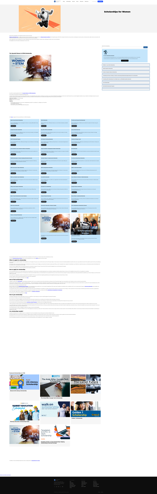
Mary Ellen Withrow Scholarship (46, 129)
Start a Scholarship (96, 484)
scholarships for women (36, 460)
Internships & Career (73, 485)
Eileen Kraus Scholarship (15, 205)
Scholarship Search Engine (17, 258)
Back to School (83, 486)
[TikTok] (55, 486)
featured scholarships (88, 286)
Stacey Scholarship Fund (75, 129)
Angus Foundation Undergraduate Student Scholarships (50, 148)
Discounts (81, 1)
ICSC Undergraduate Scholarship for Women (79, 205)
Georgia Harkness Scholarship (76, 186)
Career (77, 1)
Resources (87, 1)
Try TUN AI (100, 1)
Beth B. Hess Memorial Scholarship (17, 120)
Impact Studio (95, 485)
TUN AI (37, 258)
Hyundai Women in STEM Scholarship (29, 93)
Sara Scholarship (74, 148)
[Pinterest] (56, 486)
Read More (13, 135)
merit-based (20, 281)
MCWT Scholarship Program (15, 139)
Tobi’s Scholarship (44, 120)
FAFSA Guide (83, 481)
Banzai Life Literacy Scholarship (18, 390)
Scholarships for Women (75, 235)
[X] (60, 486)
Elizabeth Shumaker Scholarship (16, 129)
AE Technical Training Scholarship (47, 139)
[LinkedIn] (62, 486)
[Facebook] (58, 486)
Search (145, 47)
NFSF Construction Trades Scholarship (17, 167)
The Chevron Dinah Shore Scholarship (77, 158)
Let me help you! (125, 60)
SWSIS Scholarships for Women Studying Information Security (21, 158)
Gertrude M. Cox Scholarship (46, 186)
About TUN (94, 481)
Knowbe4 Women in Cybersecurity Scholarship (49, 158)
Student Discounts (72, 486)
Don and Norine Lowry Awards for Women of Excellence (20, 148)
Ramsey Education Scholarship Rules (19, 421)
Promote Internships (96, 486)
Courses (73, 1)
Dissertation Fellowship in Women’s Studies (48, 205)
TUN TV (82, 485)
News (64, 1)
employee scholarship (36, 291)
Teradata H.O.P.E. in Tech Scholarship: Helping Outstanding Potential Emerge (53, 442)
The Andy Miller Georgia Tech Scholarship (51, 398)
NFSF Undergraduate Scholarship (46, 167)
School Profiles (83, 484)
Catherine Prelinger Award (76, 139)
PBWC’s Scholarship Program (76, 167)
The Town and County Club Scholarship (78, 120)
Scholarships (68, 1)
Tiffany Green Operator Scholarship (17, 186)
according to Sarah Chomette (32, 302)
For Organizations (94, 1)
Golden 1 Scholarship (77, 418)
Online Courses (72, 484)
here (27, 277)
